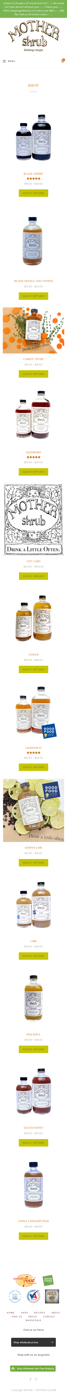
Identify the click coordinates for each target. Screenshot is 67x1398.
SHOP (24, 1312)
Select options (33, 193)
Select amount (33, 576)
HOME (11, 1312)
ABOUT (56, 1312)
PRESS (32, 1316)
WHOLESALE (34, 1320)
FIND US (17, 1316)
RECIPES (39, 1312)
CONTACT (49, 1316)
